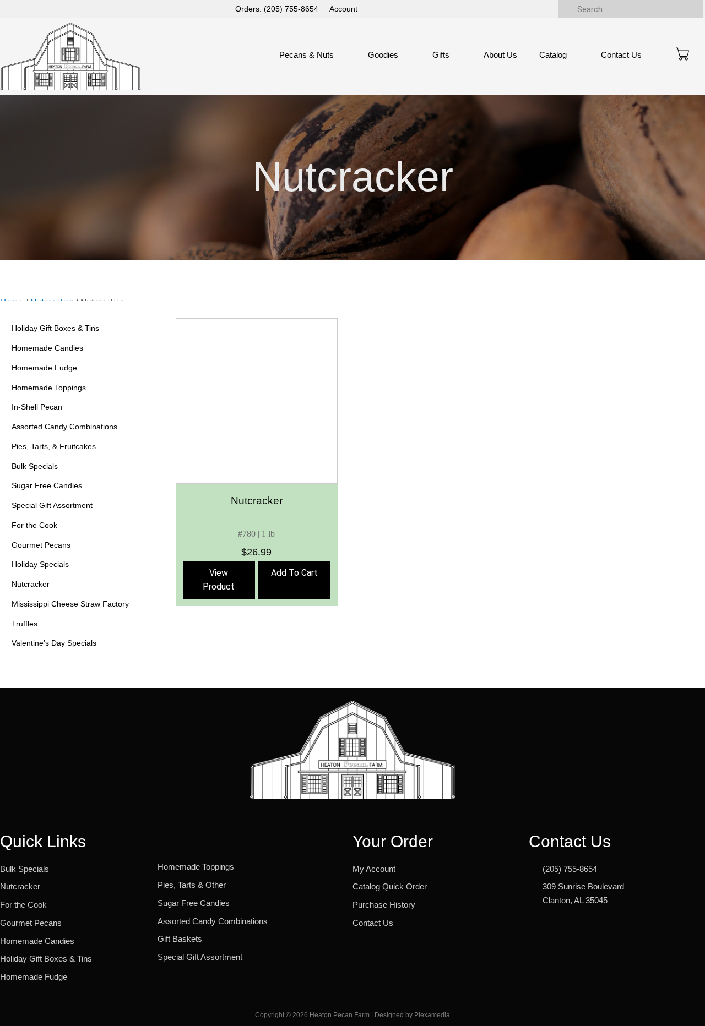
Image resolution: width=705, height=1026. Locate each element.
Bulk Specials (35, 466)
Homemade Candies (47, 347)
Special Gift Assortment (52, 505)
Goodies (383, 54)
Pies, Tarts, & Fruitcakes (54, 446)
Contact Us (621, 54)
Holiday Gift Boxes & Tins (55, 328)
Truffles (24, 623)
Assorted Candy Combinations (64, 426)
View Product (219, 579)
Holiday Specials (40, 564)
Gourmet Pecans (41, 545)
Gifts (440, 54)
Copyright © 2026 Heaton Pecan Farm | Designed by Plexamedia (352, 1015)
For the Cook (34, 525)
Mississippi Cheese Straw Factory (70, 603)
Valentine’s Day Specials (54, 642)
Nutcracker (31, 584)
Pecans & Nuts (306, 54)
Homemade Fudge (44, 367)
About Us (500, 54)
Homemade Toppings (49, 387)
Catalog (553, 54)
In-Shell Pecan (37, 406)
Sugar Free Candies (47, 485)
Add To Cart (294, 572)
